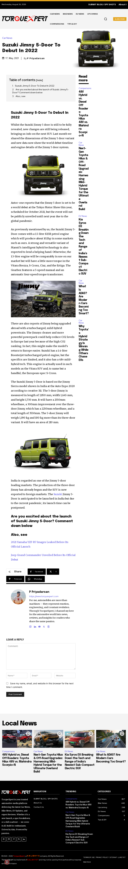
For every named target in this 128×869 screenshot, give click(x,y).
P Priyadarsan (36, 58)
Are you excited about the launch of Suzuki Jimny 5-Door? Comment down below (40, 91)
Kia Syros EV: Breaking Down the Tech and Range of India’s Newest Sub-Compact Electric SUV (84, 246)
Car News (7, 38)
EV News (83, 216)
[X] (44, 626)
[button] (105, 19)
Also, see (20, 96)
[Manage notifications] (6, 862)
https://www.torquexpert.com (44, 596)
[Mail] (39, 626)
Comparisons (85, 88)
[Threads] (48, 626)
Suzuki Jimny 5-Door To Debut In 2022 (34, 85)
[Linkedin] (35, 626)
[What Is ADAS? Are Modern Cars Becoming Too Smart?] (111, 739)
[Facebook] (14, 839)
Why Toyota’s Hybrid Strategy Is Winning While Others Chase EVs (84, 343)
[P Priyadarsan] (18, 608)
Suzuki (58, 494)
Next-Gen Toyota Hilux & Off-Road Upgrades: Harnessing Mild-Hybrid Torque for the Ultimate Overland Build (84, 179)
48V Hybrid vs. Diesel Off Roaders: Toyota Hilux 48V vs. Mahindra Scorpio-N (78, 805)
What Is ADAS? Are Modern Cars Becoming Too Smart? (84, 300)
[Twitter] (19, 839)
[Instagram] (30, 626)
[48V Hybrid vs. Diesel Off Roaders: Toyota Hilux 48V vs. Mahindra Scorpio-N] (17, 739)
